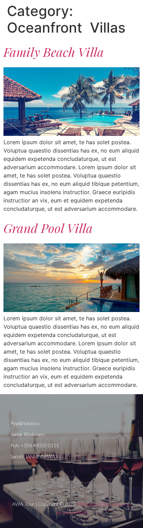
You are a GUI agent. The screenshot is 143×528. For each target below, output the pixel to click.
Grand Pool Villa (48, 227)
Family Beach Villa (53, 51)
